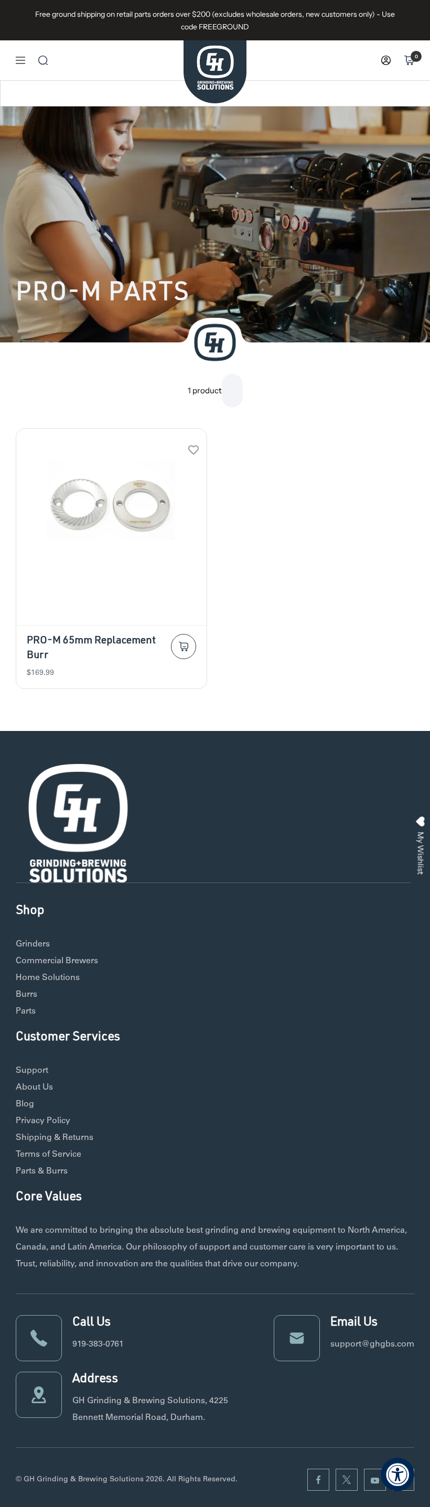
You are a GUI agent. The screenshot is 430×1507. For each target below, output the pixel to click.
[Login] (386, 60)
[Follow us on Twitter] (346, 1479)
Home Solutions (48, 978)
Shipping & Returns (54, 1138)
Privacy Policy (43, 1121)
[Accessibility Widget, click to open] (397, 1474)
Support (32, 1071)
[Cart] (409, 60)
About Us (34, 1087)
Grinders (33, 944)
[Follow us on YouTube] (374, 1479)
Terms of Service (48, 1154)
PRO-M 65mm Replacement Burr (91, 648)
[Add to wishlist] (193, 449)
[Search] (43, 60)
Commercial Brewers (57, 961)
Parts (26, 1011)
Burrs (26, 995)
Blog (25, 1104)
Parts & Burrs (42, 1171)
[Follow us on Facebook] (318, 1479)
